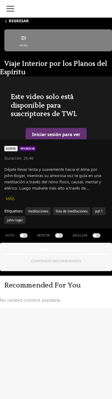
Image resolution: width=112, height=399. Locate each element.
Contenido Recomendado (56, 261)
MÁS (10, 198)
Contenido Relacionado (56, 250)
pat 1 (99, 211)
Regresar (19, 20)
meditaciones (38, 211)
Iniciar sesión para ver (56, 134)
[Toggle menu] (10, 8)
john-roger (15, 220)
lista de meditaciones (72, 211)
